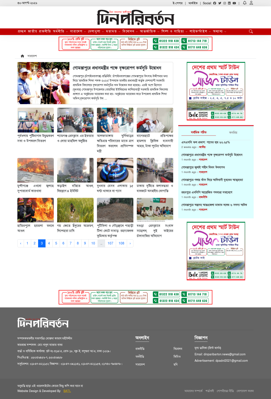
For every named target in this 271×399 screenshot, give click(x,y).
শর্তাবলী (210, 391)
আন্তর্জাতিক (148, 31)
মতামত (112, 31)
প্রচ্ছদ (22, 31)
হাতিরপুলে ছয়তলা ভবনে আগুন (35, 228)
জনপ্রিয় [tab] (233, 133)
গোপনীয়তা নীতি (225, 391)
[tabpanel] (215, 177)
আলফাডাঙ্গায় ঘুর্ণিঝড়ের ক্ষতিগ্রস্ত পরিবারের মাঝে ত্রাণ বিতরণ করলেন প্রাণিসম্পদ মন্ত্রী (115, 143)
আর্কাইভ (193, 3)
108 (121, 243)
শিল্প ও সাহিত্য (173, 31)
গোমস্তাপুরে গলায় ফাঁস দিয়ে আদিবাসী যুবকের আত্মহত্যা (212, 180)
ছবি (175, 365)
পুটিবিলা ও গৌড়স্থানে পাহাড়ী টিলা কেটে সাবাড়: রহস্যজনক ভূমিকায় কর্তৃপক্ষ (115, 230)
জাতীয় (32, 31)
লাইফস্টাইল (199, 31)
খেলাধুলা (95, 31)
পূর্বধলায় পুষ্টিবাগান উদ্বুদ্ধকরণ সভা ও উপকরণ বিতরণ (35, 138)
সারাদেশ (77, 31)
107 (110, 243)
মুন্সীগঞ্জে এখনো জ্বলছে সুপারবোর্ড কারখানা (35, 188)
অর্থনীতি (59, 31)
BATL (67, 391)
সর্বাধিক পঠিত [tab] (198, 132)
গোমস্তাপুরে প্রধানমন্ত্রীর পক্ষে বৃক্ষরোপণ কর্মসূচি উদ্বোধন (211, 155)
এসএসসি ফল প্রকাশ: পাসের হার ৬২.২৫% (205, 142)
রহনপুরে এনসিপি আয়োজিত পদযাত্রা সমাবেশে (206, 192)
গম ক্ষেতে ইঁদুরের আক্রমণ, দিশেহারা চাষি (75, 228)
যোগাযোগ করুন (245, 391)
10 (93, 243)
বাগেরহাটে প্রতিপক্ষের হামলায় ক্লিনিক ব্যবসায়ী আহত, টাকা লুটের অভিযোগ (155, 141)
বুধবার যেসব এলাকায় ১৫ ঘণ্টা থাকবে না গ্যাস (115, 188)
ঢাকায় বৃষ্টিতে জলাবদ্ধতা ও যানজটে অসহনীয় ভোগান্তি (155, 188)
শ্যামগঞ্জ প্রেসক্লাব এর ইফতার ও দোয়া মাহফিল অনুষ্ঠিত (75, 138)
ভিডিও (177, 357)
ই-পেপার (178, 3)
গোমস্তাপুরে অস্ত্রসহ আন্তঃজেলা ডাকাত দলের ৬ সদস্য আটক (214, 205)
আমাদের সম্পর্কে (193, 391)
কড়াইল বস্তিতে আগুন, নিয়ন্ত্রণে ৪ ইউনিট (75, 188)
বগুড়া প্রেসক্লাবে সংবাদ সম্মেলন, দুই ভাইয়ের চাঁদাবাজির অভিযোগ (155, 230)
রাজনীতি (45, 31)
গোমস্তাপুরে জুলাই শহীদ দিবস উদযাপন (203, 167)
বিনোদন (129, 31)
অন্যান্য (218, 31)
